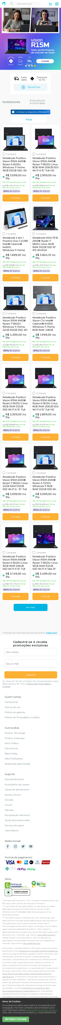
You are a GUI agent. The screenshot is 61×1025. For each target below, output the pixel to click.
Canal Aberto (11, 830)
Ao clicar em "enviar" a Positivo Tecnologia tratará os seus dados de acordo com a (30, 684)
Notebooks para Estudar (17, 764)
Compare (11, 154)
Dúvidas (9, 800)
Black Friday (11, 753)
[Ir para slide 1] (26, 66)
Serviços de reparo (14, 825)
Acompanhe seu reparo (17, 784)
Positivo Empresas (14, 738)
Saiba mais (51, 633)
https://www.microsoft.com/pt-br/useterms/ (38, 951)
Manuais (9, 810)
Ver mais (30, 607)
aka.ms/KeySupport (46, 935)
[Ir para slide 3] (32, 66)
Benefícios (34, 87)
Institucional (11, 702)
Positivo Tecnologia (15, 733)
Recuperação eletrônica (17, 815)
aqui (36, 1012)
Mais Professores (14, 758)
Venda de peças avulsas (17, 820)
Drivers (8, 805)
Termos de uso (12, 707)
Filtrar (28, 119)
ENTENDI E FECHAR (15, 1019)
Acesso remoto (13, 795)
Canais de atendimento (17, 789)
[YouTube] (30, 846)
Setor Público (12, 743)
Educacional (11, 748)
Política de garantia (15, 712)
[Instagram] (15, 846)
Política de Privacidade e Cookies (22, 717)
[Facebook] (7, 846)
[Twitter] (23, 846)
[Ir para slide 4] (35, 66)
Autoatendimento (14, 779)
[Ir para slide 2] (29, 66)
